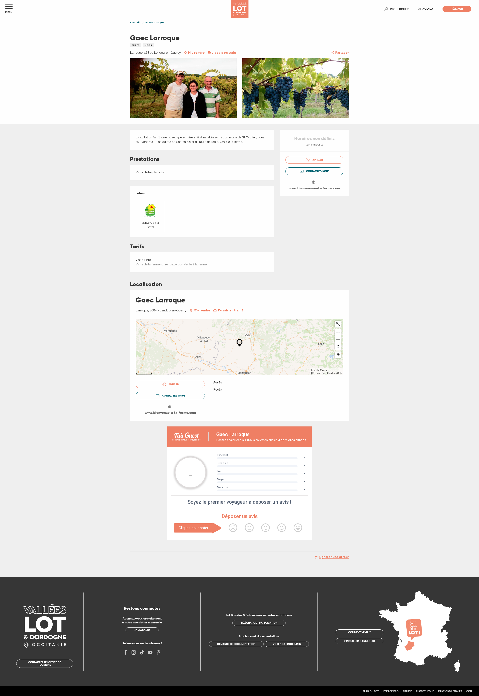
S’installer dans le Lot (359, 641)
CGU (469, 691)
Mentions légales (450, 691)
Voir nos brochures (287, 644)
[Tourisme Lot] (239, 9)
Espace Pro (391, 691)
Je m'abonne (142, 630)
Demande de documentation (236, 644)
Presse (407, 691)
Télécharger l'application (259, 623)
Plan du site (371, 691)
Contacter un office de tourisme (44, 663)
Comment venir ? (359, 632)
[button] (399, 9)
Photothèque (425, 691)
